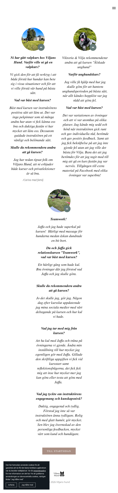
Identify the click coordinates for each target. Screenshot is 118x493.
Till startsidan (59, 450)
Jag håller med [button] (27, 485)
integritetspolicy (39, 471)
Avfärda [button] (11, 485)
